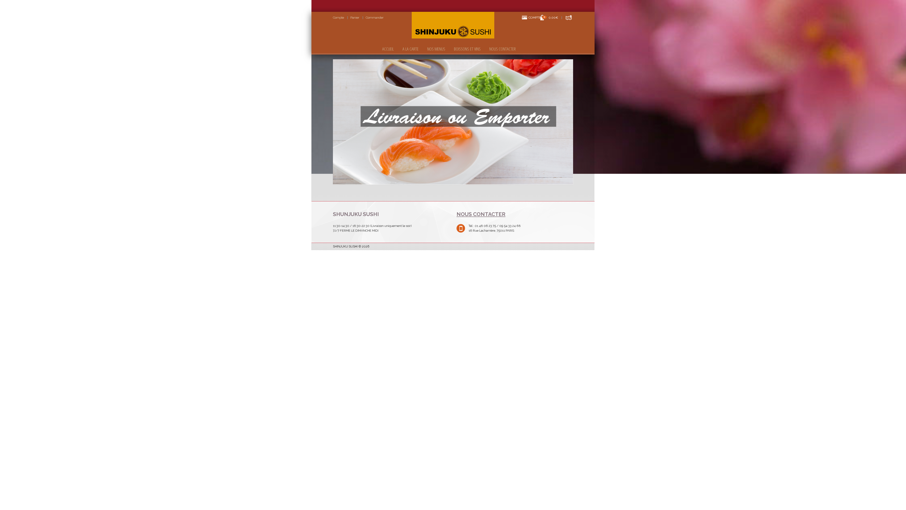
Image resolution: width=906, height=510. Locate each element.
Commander (375, 17)
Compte (338, 17)
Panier (354, 17)
